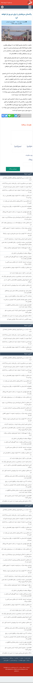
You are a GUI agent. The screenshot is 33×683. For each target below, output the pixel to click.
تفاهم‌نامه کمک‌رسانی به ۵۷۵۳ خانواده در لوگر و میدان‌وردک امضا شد (17, 207)
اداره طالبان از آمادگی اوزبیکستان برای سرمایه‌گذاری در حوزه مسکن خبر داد (17, 218)
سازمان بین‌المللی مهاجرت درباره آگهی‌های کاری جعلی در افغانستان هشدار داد (18, 258)
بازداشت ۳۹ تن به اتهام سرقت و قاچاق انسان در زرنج (18, 296)
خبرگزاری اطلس (30, 2)
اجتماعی (16, 658)
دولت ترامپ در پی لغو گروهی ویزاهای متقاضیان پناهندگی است (17, 179)
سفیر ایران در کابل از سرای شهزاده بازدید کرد (21, 273)
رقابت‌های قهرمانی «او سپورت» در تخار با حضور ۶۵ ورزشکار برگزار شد (17, 213)
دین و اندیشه (5, 658)
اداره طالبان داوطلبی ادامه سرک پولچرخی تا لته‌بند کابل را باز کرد (17, 286)
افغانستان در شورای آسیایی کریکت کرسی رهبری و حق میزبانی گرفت (18, 311)
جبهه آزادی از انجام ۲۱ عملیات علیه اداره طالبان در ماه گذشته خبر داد (17, 191)
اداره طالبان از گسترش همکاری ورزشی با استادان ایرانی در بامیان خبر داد (17, 409)
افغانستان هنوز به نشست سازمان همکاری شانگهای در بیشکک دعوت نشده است (18, 306)
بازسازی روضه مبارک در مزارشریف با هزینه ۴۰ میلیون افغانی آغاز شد (17, 229)
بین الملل (11, 658)
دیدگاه (28, 660)
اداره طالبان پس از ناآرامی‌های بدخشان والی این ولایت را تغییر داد (17, 202)
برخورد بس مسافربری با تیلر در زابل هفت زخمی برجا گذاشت (17, 183)
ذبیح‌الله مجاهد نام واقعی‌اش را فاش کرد (21, 253)
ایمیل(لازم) (17, 146)
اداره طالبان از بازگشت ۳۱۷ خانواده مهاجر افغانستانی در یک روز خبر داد (17, 197)
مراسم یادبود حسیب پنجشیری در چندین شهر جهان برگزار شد (17, 276)
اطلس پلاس (6, 660)
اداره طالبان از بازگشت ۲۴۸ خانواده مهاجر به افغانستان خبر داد (17, 269)
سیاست (21, 658)
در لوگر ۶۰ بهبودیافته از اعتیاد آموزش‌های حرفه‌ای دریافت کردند (18, 249)
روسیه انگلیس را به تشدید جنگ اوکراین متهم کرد (19, 319)
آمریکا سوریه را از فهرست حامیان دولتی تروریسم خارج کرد (17, 187)
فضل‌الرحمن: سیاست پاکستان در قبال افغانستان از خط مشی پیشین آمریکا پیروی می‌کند (17, 243)
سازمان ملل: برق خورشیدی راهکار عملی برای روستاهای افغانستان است (18, 292)
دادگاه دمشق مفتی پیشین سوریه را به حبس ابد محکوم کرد (17, 316)
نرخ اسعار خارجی (13, 660)
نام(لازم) (29, 146)
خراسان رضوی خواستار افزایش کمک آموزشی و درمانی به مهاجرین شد (18, 301)
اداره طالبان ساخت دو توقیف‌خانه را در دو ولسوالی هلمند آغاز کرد (16, 224)
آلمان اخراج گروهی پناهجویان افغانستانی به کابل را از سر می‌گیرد (18, 281)
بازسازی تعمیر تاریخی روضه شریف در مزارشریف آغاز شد (18, 239)
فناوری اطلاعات (22, 660)
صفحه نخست (27, 658)
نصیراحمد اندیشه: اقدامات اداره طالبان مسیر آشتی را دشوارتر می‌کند (18, 263)
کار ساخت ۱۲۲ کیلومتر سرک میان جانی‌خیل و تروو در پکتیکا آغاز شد (17, 235)
